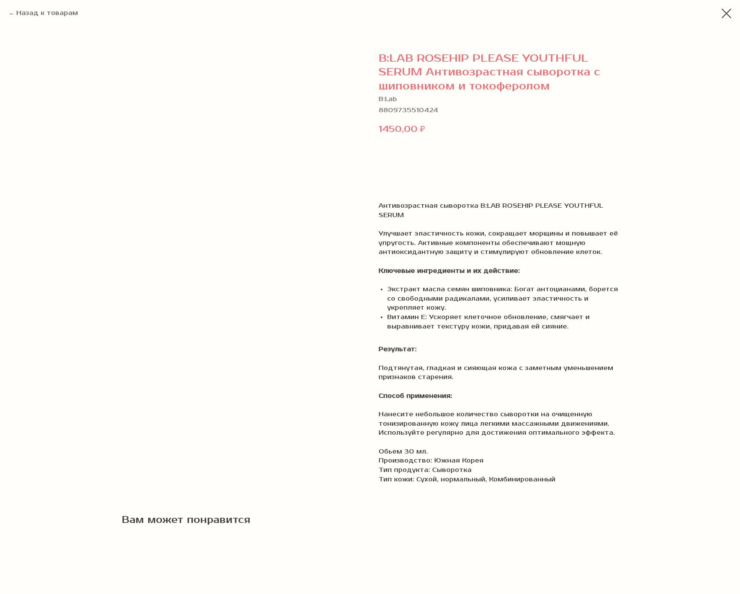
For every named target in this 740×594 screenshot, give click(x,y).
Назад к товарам (47, 13)
